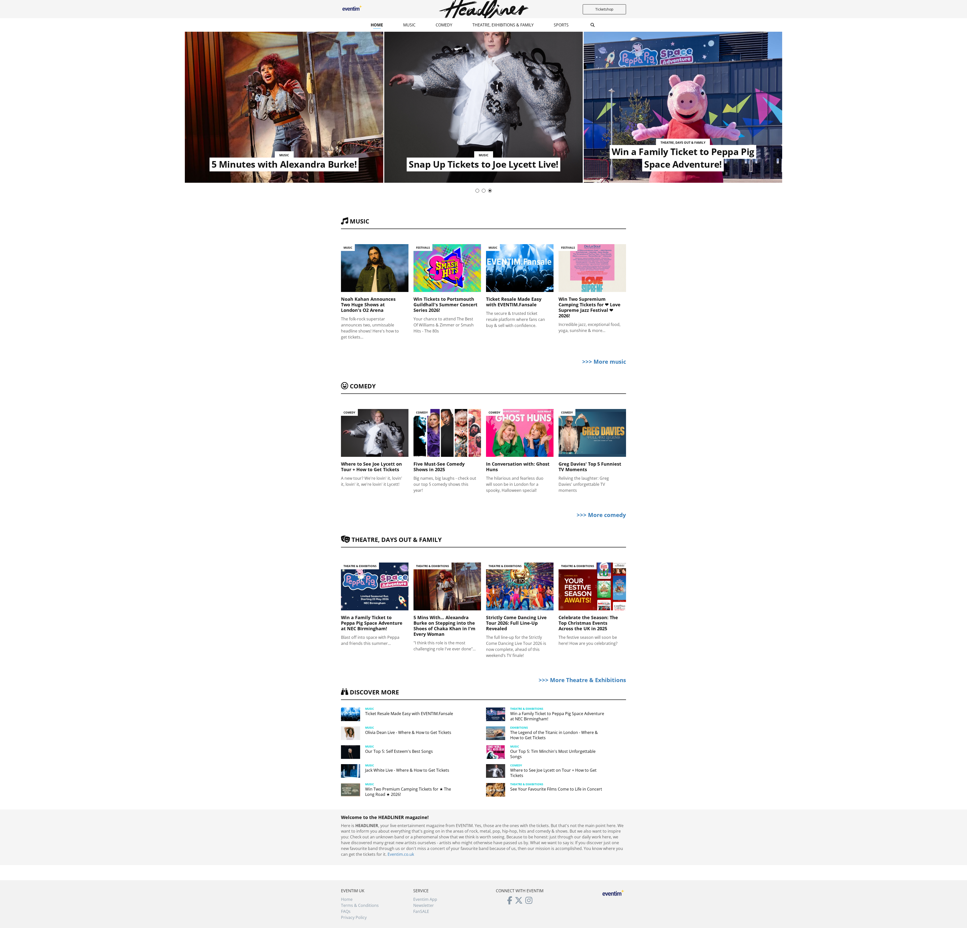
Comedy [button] (444, 25)
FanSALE (421, 911)
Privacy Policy (354, 917)
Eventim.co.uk (401, 854)
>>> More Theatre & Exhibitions (582, 680)
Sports (561, 25)
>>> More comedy (601, 514)
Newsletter (423, 905)
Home (377, 25)
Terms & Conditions (360, 905)
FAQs (346, 911)
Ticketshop (604, 9)
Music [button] (409, 25)
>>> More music (604, 361)
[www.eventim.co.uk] (613, 892)
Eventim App (425, 899)
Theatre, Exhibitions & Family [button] (503, 25)
